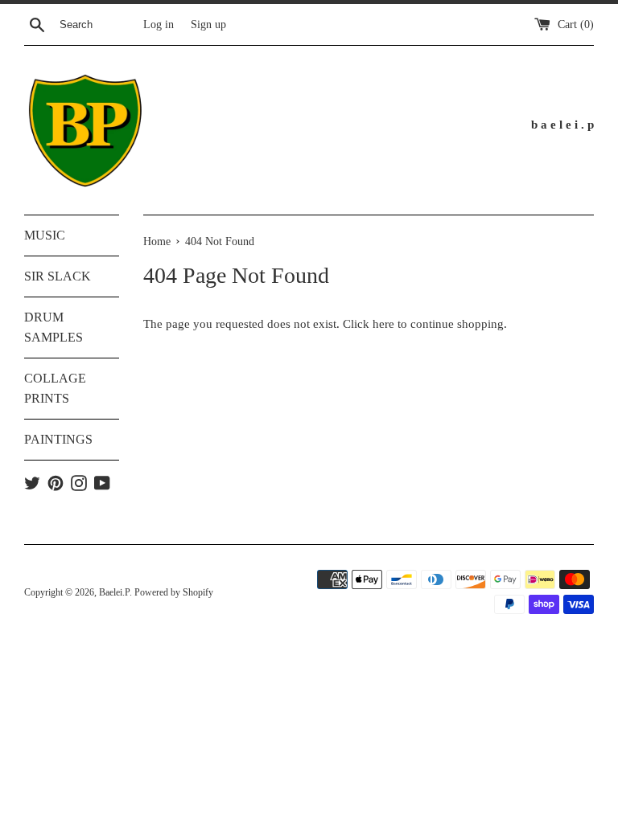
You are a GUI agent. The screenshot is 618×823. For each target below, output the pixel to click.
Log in (158, 24)
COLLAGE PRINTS (55, 388)
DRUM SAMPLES (53, 327)
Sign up (208, 24)
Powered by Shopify (173, 592)
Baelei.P (114, 592)
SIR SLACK (57, 276)
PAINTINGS (58, 439)
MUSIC (44, 235)
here (383, 323)
